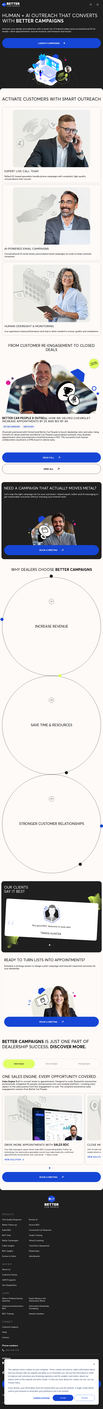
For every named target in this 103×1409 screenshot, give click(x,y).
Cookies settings (41, 1398)
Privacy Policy (14, 1382)
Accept (63, 1398)
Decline (84, 1398)
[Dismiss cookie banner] (94, 1364)
